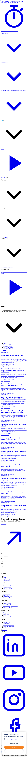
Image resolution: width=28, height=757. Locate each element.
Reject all (14, 751)
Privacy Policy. (14, 739)
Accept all (14, 747)
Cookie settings (14, 743)
